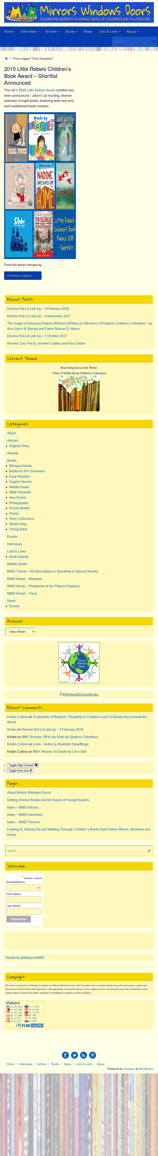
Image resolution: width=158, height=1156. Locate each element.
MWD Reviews (20, 492)
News (11, 600)
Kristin (11, 729)
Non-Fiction (17, 497)
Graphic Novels (20, 481)
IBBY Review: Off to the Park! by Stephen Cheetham (60, 737)
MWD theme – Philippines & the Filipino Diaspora (43, 586)
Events (12, 536)
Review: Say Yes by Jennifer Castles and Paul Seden (46, 343)
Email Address (23, 882)
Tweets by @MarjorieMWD (24, 957)
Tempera (129, 1068)
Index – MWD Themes (23, 822)
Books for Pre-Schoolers (27, 471)
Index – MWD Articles (22, 807)
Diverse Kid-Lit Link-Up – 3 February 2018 (38, 308)
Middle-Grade (19, 487)
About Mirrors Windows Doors (29, 792)
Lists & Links (16, 551)
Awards (12, 453)
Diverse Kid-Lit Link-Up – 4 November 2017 (39, 316)
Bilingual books (20, 466)
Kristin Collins (17, 717)
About (11, 433)
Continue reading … (21, 275)
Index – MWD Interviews (25, 814)
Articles (12, 440)
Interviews (14, 544)
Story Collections (21, 518)
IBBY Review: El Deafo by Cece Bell (59, 751)
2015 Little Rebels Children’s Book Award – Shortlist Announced (37, 75)
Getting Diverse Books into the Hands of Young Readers (48, 800)
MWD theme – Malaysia (24, 579)
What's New (18, 524)
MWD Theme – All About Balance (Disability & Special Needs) (52, 571)
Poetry (14, 513)
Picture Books (19, 508)
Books (11, 460)
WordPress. (146, 1068)
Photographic (19, 503)
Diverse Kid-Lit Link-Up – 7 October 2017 (37, 336)
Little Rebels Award (41, 90)
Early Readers (19, 476)
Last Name (13, 905)
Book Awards (19, 556)
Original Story (19, 446)
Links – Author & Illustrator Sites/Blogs (60, 744)
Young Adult (18, 529)
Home (10, 1064)
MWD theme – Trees (22, 593)
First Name (13, 894)
